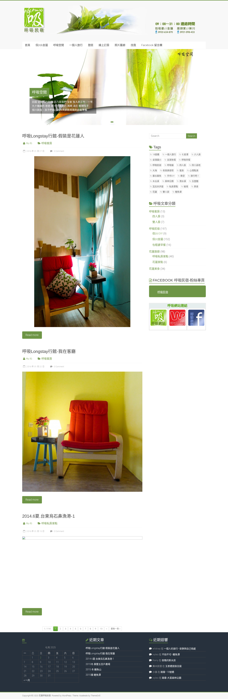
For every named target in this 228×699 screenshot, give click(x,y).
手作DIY (171, 176)
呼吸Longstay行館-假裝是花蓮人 (53, 135)
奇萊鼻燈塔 (168, 170)
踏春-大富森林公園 (171, 677)
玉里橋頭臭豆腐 (173, 666)
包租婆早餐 (159, 244)
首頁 (27, 45)
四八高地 (196, 165)
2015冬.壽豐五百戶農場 (98, 664)
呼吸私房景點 (49, 523)
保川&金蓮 (42, 45)
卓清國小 (157, 160)
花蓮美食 (154, 268)
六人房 (197, 154)
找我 (133, 45)
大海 (155, 170)
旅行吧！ (195, 176)
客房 (181, 170)
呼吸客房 (46, 143)
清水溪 (182, 181)
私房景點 (173, 186)
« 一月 (27, 680)
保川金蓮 (157, 239)
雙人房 (166, 192)
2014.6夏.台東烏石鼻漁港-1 (48, 516)
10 (101, 629)
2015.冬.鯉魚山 (93, 669)
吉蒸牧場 (171, 160)
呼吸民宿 (157, 165)
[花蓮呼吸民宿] (110, 7)
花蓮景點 (157, 262)
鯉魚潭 (178, 192)
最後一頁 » (115, 629)
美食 (196, 186)
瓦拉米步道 (158, 186)
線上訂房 (104, 45)
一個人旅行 (76, 45)
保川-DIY (157, 233)
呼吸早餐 (186, 160)
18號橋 (156, 154)
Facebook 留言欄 (151, 45)
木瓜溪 (156, 181)
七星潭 (185, 154)
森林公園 (169, 181)
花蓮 (155, 192)
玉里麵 (195, 181)
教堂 (182, 176)
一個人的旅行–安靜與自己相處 (180, 648)
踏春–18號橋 (167, 672)
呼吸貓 (170, 165)
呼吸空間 (58, 45)
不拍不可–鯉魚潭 (171, 654)
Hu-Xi (29, 143)
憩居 (90, 45)
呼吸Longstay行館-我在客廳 (49, 351)
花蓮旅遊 (154, 251)
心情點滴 (194, 170)
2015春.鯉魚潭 (93, 674)
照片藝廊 (120, 45)
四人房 (182, 165)
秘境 (186, 186)
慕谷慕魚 (157, 176)
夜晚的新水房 (169, 660)
